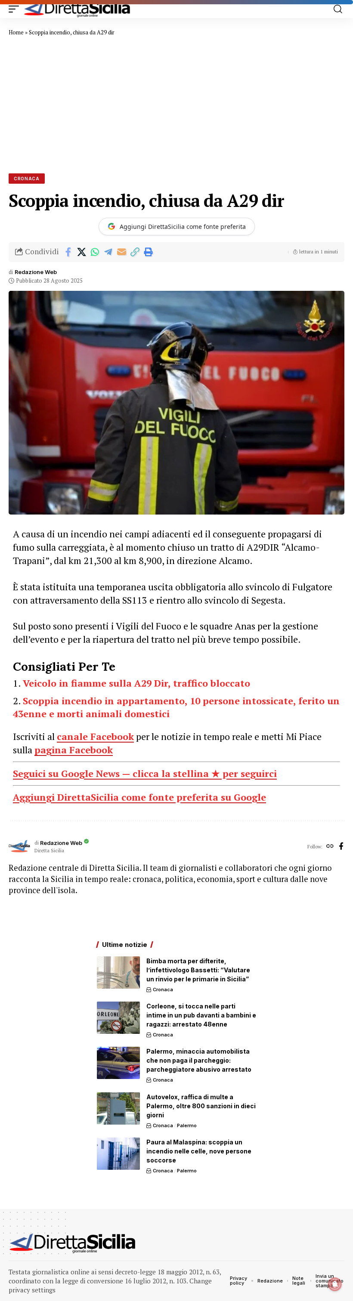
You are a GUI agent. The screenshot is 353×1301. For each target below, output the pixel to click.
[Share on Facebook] (68, 252)
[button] (16, 9)
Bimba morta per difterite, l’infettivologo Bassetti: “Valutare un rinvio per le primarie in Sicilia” (198, 970)
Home (16, 32)
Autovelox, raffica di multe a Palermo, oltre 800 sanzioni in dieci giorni (201, 1106)
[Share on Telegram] (108, 252)
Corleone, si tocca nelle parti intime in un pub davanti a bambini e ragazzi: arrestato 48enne (201, 1015)
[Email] (121, 252)
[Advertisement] (176, 104)
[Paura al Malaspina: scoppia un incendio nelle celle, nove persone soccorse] (118, 1154)
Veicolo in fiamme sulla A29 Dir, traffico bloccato (136, 683)
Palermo (187, 1125)
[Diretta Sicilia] (77, 9)
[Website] (329, 846)
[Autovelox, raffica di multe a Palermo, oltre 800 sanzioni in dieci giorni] (118, 1108)
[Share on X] (81, 252)
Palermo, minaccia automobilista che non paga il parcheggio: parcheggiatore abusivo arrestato (198, 1060)
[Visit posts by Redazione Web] (19, 846)
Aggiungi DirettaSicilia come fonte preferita (183, 226)
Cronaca (27, 178)
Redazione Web (36, 272)
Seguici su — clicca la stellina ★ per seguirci (145, 773)
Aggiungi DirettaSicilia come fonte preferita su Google (139, 797)
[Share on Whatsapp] (95, 252)
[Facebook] (341, 846)
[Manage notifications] (335, 1284)
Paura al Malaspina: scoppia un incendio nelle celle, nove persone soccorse (198, 1151)
